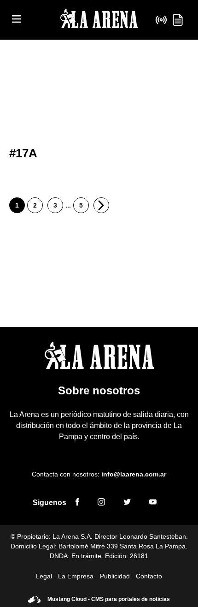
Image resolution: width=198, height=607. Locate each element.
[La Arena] (99, 20)
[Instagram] (101, 503)
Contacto (149, 576)
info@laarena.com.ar (133, 474)
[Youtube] (153, 503)
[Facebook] (77, 503)
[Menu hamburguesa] (16, 19)
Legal (44, 576)
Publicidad (115, 576)
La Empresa (75, 576)
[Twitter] (127, 503)
